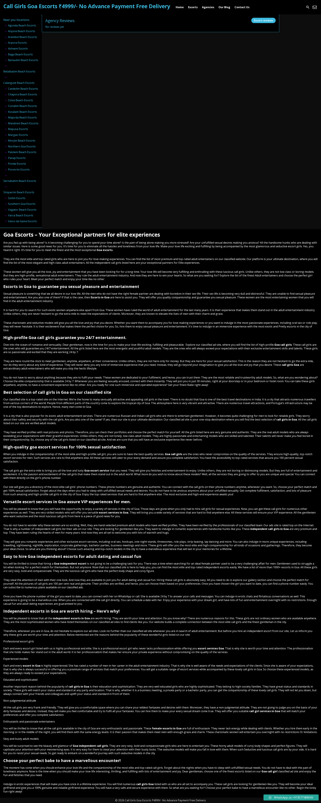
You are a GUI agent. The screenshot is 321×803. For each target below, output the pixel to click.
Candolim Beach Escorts (23, 89)
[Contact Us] (315, 7)
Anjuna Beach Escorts (21, 31)
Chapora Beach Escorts (22, 94)
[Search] (308, 7)
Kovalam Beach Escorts (22, 112)
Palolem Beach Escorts (22, 152)
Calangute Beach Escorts (18, 83)
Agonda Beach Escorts (22, 25)
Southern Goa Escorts (21, 204)
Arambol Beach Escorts (22, 37)
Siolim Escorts (16, 198)
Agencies (208, 7)
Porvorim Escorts (19, 169)
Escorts (193, 7)
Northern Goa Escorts (22, 146)
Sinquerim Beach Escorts (18, 192)
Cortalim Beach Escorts (22, 106)
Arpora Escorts (17, 43)
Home (180, 7)
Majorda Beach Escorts (22, 117)
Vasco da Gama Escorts (22, 221)
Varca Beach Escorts (20, 215)
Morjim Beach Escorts (21, 140)
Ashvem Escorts (18, 48)
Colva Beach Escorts (20, 100)
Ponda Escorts (17, 163)
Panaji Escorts (17, 158)
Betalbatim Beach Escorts (19, 71)
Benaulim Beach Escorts (23, 60)
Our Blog (224, 7)
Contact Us (242, 7)
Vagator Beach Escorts (22, 210)
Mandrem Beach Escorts (23, 123)
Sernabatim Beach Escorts (19, 181)
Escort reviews (263, 20)
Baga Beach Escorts (20, 54)
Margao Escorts (18, 135)
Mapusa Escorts (18, 129)
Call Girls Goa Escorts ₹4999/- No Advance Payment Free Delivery (86, 6)
